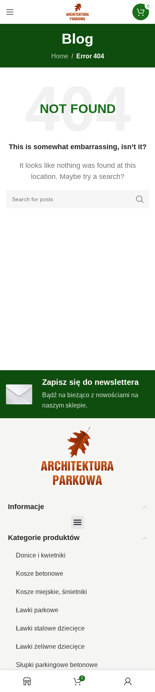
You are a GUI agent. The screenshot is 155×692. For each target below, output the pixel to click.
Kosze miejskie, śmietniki (51, 591)
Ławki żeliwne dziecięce (50, 646)
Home (59, 56)
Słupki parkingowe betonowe (57, 664)
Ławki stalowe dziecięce (50, 628)
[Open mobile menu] (10, 12)
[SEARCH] (140, 199)
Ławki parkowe (37, 610)
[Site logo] (77, 11)
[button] (77, 522)
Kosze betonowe (39, 573)
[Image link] (77, 457)
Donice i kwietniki (41, 555)
